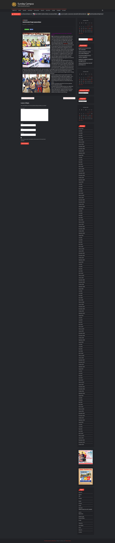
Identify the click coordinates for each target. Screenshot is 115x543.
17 (91, 28)
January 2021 (81, 277)
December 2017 (82, 359)
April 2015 (81, 431)
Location (80, 532)
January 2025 (81, 170)
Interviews (81, 507)
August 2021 (81, 262)
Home (19, 10)
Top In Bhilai (81, 525)
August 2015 (81, 422)
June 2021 (80, 266)
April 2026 (81, 137)
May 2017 (80, 375)
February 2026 (81, 141)
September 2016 (82, 393)
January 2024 (81, 197)
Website (22, 132)
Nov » (82, 33)
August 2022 (81, 235)
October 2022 (81, 230)
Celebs (53, 10)
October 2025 (81, 150)
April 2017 (81, 377)
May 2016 (80, 402)
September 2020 (82, 286)
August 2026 (81, 128)
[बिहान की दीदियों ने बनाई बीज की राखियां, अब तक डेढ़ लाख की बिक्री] (22, 14)
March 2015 (81, 433)
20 (83, 30)
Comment (23, 108)
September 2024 (82, 179)
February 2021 (81, 275)
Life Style (48, 10)
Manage (80, 498)
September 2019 (82, 313)
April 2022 (81, 244)
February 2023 (81, 222)
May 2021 (80, 268)
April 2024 (81, 190)
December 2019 (82, 306)
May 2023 (80, 215)
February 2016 (81, 408)
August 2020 (81, 288)
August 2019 (81, 315)
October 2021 (81, 257)
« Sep (79, 33)
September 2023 (82, 206)
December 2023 (82, 199)
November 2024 (82, 175)
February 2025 (81, 168)
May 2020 (80, 295)
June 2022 (80, 239)
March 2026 (81, 139)
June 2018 (80, 346)
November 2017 (82, 362)
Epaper (80, 501)
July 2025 (80, 157)
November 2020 (82, 282)
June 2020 (80, 293)
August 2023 (81, 208)
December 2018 (82, 333)
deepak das (24, 24)
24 (91, 30)
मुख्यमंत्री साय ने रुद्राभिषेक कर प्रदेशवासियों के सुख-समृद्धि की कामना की (86, 60)
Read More (66, 43)
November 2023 (82, 202)
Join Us (80, 512)
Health (42, 10)
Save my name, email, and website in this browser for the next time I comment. (33, 140)
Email (22, 128)
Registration (81, 513)
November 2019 (82, 308)
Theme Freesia (68, 540)
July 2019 (80, 317)
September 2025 (82, 153)
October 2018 (81, 337)
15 (88, 28)
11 (79, 28)
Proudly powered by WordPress (50, 540)
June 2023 (80, 213)
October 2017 (81, 364)
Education (36, 10)
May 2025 (80, 162)
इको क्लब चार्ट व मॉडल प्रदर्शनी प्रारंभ (68, 98)
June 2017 (80, 373)
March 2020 (81, 299)
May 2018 (80, 348)
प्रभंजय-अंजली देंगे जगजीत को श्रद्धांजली (28, 98)
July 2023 (80, 210)
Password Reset (82, 518)
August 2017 (81, 368)
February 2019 (81, 328)
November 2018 (82, 335)
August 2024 (81, 182)
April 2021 (81, 271)
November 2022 (82, 228)
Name (22, 123)
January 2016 (81, 411)
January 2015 (81, 437)
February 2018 (81, 355)
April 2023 (81, 217)
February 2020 (81, 302)
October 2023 (81, 204)
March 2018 (81, 353)
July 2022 (80, 237)
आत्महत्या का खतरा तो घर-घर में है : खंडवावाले (85, 509)
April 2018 (81, 351)
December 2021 (82, 253)
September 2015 (82, 420)
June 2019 (80, 319)
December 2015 (82, 413)
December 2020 (82, 279)
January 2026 (81, 144)
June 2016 (80, 400)
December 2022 (82, 226)
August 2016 (81, 395)
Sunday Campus (26, 3)
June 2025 (80, 159)
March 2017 (81, 379)
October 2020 (81, 284)
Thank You (81, 523)
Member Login (81, 516)
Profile (80, 520)
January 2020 (81, 304)
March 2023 (81, 219)
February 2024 (81, 195)
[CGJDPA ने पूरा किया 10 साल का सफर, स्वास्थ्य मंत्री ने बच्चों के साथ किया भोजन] (48, 14)
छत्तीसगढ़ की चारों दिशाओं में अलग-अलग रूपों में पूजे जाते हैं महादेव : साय (85, 64)
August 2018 (81, 342)
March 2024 (81, 193)
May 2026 (80, 135)
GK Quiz (64, 10)
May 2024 (80, 188)
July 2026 (80, 130)
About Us (14, 10)
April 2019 (81, 324)
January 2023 (81, 224)
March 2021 (81, 273)
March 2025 (81, 166)
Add (79, 496)
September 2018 (82, 339)
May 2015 (80, 428)
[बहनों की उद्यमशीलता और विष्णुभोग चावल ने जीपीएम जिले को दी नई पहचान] (77, 14)
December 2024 (82, 173)
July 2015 (80, 424)
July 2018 (80, 344)
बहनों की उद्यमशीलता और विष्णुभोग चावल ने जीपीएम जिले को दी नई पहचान (90, 14)
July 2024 (80, 184)
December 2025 (82, 146)
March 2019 (81, 326)
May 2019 (80, 322)
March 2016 (81, 406)
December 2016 (82, 386)
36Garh (24, 10)
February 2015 (81, 435)
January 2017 (81, 384)
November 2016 (82, 388)
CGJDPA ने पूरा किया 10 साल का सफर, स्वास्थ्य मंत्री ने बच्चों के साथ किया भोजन (62, 14)
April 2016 (81, 404)
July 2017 (80, 371)
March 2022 (81, 246)
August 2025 (81, 155)
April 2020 (81, 297)
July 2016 (80, 397)
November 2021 (82, 255)
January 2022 (81, 250)
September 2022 (82, 233)
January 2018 (81, 357)
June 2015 (80, 426)
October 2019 (81, 311)
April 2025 (81, 164)
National (30, 10)
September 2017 (82, 366)
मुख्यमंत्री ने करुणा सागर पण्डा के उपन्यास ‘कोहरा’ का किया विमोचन (85, 49)
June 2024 (80, 186)
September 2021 (82, 259)
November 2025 (82, 148)
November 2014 (82, 442)
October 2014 (81, 444)
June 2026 (80, 133)
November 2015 (82, 415)
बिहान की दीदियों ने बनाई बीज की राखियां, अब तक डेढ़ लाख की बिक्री (35, 14)
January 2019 (81, 331)
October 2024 (81, 177)
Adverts (80, 494)
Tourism (58, 10)
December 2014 (82, 440)
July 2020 (80, 291)
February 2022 (81, 248)
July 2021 (80, 264)
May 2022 (80, 242)
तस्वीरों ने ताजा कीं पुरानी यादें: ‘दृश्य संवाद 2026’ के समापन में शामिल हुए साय (85, 52)
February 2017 (81, 382)
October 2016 (81, 391)
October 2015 (81, 417)
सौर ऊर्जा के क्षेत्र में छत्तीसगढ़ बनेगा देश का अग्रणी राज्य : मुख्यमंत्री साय (85, 56)
